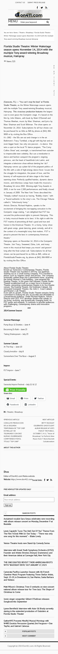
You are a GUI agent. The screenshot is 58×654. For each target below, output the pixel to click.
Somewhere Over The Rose (15, 356)
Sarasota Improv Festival (14, 384)
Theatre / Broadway (15, 412)
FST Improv (8, 370)
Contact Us (20, 2)
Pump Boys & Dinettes (13, 324)
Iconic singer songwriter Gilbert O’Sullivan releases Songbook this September (26, 600)
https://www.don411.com (21, 479)
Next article (48, 419)
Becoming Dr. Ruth (11, 329)
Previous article (12, 419)
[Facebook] (37, 7)
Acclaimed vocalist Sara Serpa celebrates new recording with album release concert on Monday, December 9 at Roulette (29, 521)
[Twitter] (42, 7)
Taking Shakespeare (12, 334)
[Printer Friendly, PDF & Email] (15, 390)
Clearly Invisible (10, 351)
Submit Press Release (36, 2)
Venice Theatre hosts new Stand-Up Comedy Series (27, 543)
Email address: (10, 495)
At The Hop (8, 347)
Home (15, 32)
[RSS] (46, 7)
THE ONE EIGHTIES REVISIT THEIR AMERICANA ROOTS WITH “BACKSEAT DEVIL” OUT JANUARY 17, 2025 (28, 563)
